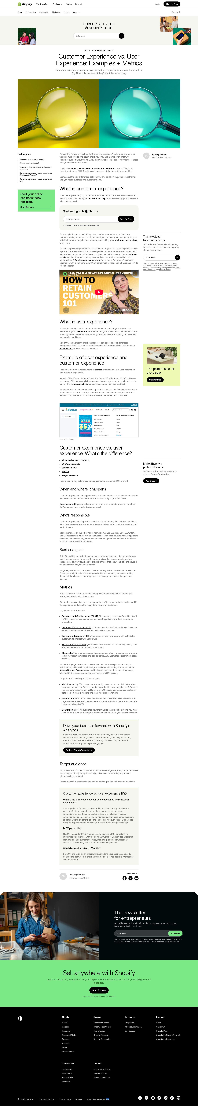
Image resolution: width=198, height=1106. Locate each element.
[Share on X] (130, 878)
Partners (65, 1039)
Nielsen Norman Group (70, 670)
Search (175, 12)
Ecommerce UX (67, 504)
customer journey (96, 198)
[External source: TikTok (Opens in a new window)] (166, 1098)
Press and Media (69, 1035)
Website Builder (100, 1073)
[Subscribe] (121, 36)
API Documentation (133, 1027)
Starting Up (43, 12)
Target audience (70, 475)
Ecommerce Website (102, 1077)
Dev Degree (130, 1031)
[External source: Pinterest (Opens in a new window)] (178, 1098)
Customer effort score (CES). (76, 636)
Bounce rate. (68, 698)
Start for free (172, 4)
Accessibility (67, 1077)
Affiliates (65, 1043)
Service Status (68, 1051)
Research (66, 1081)
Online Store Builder (102, 1069)
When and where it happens (75, 460)
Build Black (67, 1073)
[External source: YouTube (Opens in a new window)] (153, 1098)
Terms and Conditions (155, 941)
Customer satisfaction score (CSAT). (80, 616)
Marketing (56, 12)
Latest (66, 12)
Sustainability (68, 1069)
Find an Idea (30, 12)
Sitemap (78, 1099)
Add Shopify (151, 481)
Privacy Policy (164, 270)
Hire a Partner (99, 1031)
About (64, 1023)
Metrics (65, 471)
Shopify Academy (101, 1035)
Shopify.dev (130, 1023)
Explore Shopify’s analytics (79, 750)
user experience (106, 168)
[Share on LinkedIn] (136, 878)
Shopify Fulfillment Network (168, 1035)
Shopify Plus (161, 1031)
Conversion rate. (70, 710)
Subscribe (175, 933)
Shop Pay (160, 1027)
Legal (64, 1047)
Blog (20, 12)
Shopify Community (102, 1039)
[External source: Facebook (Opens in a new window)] (140, 1098)
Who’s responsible (71, 464)
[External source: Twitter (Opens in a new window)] (146, 1098)
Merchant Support (101, 1023)
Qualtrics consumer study (87, 260)
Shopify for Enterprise (165, 1039)
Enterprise (79, 4)
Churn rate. (67, 653)
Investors (66, 1031)
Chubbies (97, 370)
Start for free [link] (126, 219)
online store (82, 331)
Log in (157, 4)
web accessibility (79, 384)
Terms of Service (47, 1099)
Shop (158, 1023)
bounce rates (66, 348)
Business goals (69, 468)
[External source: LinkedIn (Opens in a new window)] (172, 1098)
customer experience (83, 168)
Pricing (69, 4)
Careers (65, 1027)
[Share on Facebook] (124, 878)
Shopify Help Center (102, 1027)
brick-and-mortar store (126, 240)
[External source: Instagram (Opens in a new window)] (159, 1098)
